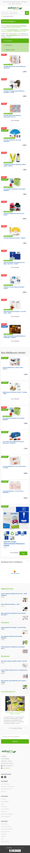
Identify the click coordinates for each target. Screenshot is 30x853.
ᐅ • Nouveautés (8, 45)
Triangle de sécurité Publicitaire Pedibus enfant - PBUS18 (15, 165)
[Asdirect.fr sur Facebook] (2, 777)
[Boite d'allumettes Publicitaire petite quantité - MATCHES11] (25, 618)
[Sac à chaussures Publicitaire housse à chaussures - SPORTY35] (15, 436)
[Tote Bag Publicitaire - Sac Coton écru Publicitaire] (15, 485)
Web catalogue (5, 801)
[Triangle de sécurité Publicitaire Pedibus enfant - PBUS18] (15, 157)
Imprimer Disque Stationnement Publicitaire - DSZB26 (14, 544)
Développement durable (15, 1)
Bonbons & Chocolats (6, 789)
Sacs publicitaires (5, 784)
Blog (8, 1)
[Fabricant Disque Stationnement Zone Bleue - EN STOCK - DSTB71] (15, 255)
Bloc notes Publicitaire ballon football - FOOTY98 (14, 661)
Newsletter (4, 806)
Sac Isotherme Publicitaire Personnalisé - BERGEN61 (15, 189)
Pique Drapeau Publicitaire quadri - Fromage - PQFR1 (15, 392)
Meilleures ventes (7, 589)
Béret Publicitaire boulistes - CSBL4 (10, 604)
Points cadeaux (24, 1)
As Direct (9, 847)
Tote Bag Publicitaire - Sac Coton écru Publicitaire (13, 491)
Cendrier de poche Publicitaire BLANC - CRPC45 (14, 287)
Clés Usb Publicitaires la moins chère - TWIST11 (13, 368)
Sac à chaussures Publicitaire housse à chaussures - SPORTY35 (13, 442)
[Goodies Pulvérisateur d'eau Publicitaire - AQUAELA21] (15, 59)
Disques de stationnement (8, 786)
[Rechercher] (27, 13)
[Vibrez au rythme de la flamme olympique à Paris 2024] (15, 703)
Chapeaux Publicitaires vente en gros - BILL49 (14, 214)
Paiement (3, 834)
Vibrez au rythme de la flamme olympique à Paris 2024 (15, 712)
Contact (13, 3)
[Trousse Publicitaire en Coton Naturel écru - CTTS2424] (15, 460)
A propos (3, 799)
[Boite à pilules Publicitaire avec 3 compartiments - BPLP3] (25, 676)
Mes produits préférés (8, 16)
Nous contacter (6, 768)
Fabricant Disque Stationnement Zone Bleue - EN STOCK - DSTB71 (14, 263)
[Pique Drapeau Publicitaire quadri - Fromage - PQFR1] (15, 386)
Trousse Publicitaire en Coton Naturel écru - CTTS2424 (15, 467)
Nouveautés (5, 656)
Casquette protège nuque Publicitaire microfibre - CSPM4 (14, 91)
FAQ (10, 3)
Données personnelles (6, 814)
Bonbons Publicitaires (7, 31)
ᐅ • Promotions (8, 40)
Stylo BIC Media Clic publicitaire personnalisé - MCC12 (12, 116)
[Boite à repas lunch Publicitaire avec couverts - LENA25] (25, 687)
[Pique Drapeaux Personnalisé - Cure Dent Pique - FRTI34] (15, 304)
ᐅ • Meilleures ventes (9, 49)
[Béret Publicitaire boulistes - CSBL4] (25, 609)
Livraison (3, 836)
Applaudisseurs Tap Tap (20, 31)
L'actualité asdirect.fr (8, 692)
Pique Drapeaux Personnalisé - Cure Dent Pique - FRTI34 (15, 312)
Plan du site (4, 811)
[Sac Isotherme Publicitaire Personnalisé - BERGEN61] (15, 182)
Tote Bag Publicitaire (12, 29)
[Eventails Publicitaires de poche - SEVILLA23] (15, 133)
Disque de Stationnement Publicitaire (16, 26)
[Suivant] (28, 560)
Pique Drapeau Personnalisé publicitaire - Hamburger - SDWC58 (15, 336)
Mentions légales (5, 816)
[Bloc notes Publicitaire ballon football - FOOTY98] (25, 666)
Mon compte (18, 3)
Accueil (4, 1)
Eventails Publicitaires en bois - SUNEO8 (14, 238)
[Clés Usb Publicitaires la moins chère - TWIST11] (15, 362)
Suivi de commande (6, 826)
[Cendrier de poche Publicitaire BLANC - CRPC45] (15, 280)
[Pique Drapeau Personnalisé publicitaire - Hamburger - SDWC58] (15, 329)
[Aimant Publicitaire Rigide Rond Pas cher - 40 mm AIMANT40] (25, 600)
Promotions (5, 623)
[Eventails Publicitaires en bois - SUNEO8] (15, 231)
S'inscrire (15, 741)
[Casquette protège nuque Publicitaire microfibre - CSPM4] (15, 84)
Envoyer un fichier (5, 831)
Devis (23, 553)
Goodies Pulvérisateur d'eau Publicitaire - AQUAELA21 (15, 67)
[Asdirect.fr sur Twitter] (5, 777)
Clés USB (3, 791)
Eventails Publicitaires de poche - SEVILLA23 (13, 140)
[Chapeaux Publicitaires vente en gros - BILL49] (15, 206)
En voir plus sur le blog (16, 728)
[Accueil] (15, 8)
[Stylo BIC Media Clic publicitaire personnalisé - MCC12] (15, 108)
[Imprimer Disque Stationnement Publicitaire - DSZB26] (15, 518)
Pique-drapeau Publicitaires (14, 27)
